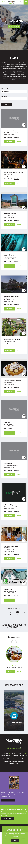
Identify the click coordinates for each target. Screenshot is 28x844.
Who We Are (23, 755)
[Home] (8, 2)
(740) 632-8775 (8, 554)
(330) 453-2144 (8, 596)
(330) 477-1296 (8, 387)
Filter (6, 104)
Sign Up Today (7, 819)
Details (10, 671)
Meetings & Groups (7, 759)
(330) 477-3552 (8, 220)
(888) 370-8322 (8, 470)
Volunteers (11, 763)
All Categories (5, 91)
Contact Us (21, 761)
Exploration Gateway (10, 214)
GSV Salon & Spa (9, 505)
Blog (17, 763)
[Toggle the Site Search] (21, 2)
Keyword (4, 96)
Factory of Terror (9, 255)
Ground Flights (8, 463)
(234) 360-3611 (8, 346)
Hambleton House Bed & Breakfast (11, 547)
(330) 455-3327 (8, 261)
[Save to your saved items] (24, 125)
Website (16, 137)
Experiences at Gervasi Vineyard (13, 172)
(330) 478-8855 (8, 511)
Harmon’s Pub (8, 589)
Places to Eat (20, 753)
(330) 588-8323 (8, 429)
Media (23, 759)
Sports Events (16, 759)
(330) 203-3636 (8, 137)
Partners (14, 761)
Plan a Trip (15, 755)
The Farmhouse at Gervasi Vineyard (11, 297)
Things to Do (5, 753)
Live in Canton (7, 761)
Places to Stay (5, 755)
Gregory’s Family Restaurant (12, 381)
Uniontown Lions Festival (14, 668)
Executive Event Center (10, 131)
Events (13, 753)
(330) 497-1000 (8, 179)
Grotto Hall (7, 422)
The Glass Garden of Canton (12, 339)
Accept (15, 840)
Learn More (13, 26)
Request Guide (7, 800)
